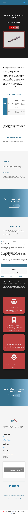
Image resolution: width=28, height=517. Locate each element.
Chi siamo (4, 446)
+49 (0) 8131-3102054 (10, 454)
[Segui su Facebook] (13, 486)
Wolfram (4, 436)
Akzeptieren (14, 265)
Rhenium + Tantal (6, 439)
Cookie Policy (16, 500)
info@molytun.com (8, 452)
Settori (4, 447)
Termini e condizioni (6, 498)
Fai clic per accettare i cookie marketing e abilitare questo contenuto (14, 469)
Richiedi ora (14, 27)
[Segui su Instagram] (18, 486)
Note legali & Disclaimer (15, 498)
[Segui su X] (15, 486)
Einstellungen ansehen (14, 272)
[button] (26, 241)
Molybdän (5, 438)
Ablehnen (14, 269)
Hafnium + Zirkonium (7, 440)
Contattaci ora (14, 206)
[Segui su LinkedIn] (10, 486)
